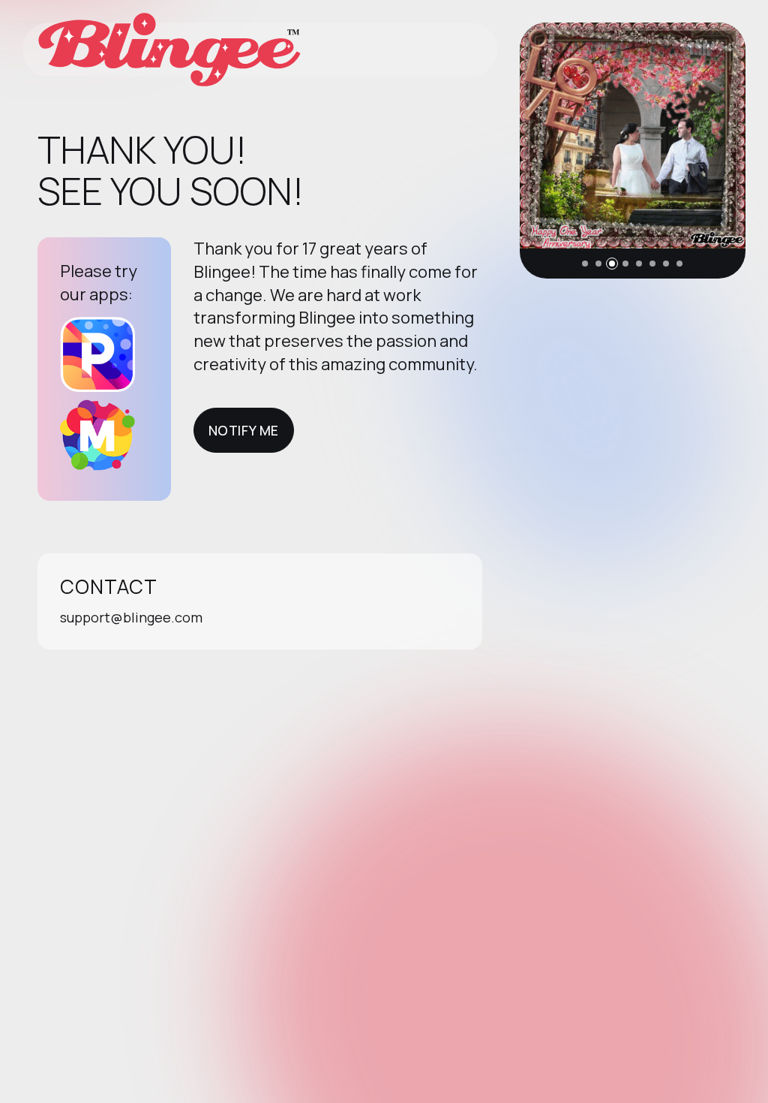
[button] (585, 264)
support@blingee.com (131, 617)
